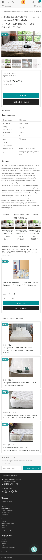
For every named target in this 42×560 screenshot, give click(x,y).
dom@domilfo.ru (8, 488)
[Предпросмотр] (21, 269)
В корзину (21, 95)
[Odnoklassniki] (6, 491)
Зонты (3, 528)
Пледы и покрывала (7, 510)
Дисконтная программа (8, 547)
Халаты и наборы (6, 519)
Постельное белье (6, 501)
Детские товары (6, 512)
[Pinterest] (12, 491)
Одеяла (3, 506)
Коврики (4, 517)
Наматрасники (5, 508)
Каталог (8, 6)
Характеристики (8, 115)
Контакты (4, 545)
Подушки (4, 504)
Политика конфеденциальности (10, 550)
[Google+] (9, 491)
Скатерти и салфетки (7, 523)
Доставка (4, 541)
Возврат (3, 543)
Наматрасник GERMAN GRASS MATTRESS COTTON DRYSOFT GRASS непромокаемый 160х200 (18, 350)
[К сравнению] (34, 17)
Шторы (3, 521)
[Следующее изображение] (38, 269)
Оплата (3, 539)
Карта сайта (4, 552)
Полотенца (4, 514)
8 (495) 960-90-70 (11, 484)
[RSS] (16, 491)
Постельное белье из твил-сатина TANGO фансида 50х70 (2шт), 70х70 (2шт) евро (20, 283)
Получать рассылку (31, 468)
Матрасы (4, 525)
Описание (5, 161)
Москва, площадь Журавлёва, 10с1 (14, 479)
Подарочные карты (7, 530)
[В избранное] (38, 17)
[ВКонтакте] (2, 491)
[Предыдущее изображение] (4, 269)
